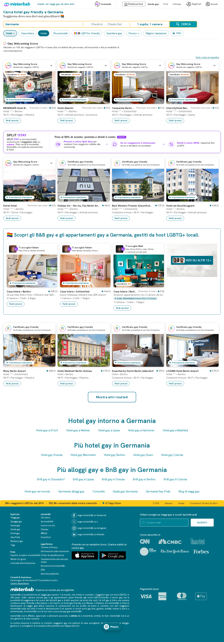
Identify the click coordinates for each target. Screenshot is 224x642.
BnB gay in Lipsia (83, 479)
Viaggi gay (15, 517)
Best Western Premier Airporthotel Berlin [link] (132, 205)
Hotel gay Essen (143, 455)
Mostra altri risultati (112, 397)
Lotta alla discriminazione (22, 563)
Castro (56, 603)
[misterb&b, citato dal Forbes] (201, 552)
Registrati (196, 4)
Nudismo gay (16, 541)
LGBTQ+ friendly (90, 33)
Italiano (169, 503)
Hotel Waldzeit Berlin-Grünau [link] (75, 371)
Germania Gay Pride (158, 491)
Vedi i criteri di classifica (207, 57)
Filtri (178, 33)
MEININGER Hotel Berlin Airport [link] (15, 108)
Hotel (9, 33)
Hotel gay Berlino (114, 455)
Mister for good (18, 559)
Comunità (106, 4)
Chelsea (99, 603)
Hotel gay (177, 4)
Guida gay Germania (125, 491)
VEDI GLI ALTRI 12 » (198, 260)
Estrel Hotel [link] (10, 205)
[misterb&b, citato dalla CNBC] (170, 541)
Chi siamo (45, 517)
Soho (114, 600)
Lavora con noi (48, 525)
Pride (165, 4)
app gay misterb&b (72, 611)
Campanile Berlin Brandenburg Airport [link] (123, 108)
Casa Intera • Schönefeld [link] (74, 291)
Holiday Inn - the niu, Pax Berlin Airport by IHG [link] (79, 205)
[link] (49, 101)
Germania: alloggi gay (71, 491)
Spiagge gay (16, 521)
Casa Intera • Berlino (124, 291)
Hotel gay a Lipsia (109, 430)
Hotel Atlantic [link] (65, 108)
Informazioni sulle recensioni (55, 551)
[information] (16, 249)
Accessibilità (47, 521)
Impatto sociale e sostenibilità (25, 555)
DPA (43, 569)
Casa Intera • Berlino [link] (19, 291)
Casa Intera (27, 33)
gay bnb (91, 608)
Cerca (186, 24)
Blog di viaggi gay (189, 491)
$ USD (156, 503)
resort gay (117, 597)
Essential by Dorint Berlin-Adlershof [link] (133, 371)
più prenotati (60, 33)
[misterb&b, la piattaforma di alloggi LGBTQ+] (16, 4)
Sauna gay (15, 525)
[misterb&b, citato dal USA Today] (148, 551)
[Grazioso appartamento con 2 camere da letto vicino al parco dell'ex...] (158, 284)
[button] (29, 65)
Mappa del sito (72, 625)
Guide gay (153, 4)
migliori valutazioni (156, 33)
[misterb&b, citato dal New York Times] (175, 552)
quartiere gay (114, 33)
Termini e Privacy (49, 547)
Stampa (44, 529)
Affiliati (44, 533)
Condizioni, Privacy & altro (204, 503)
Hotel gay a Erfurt (47, 430)
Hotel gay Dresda (51, 455)
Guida (181, 503)
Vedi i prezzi (12, 120)
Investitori (46, 537)
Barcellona (42, 603)
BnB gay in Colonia (175, 479)
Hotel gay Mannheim (83, 455)
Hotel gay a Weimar (78, 430)
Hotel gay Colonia (172, 455)
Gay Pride (15, 537)
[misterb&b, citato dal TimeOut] (197, 541)
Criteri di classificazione (52, 555)
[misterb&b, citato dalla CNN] (145, 541)
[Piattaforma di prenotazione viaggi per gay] (22, 589)
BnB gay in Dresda (113, 479)
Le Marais (88, 603)
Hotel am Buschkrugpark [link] (180, 205)
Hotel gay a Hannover (141, 430)
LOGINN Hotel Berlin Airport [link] (182, 371)
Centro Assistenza (19, 583)
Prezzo (133, 33)
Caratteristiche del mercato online (54, 560)
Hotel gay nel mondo (37, 491)
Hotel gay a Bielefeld (175, 430)
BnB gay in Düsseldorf (51, 479)
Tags (12, 545)
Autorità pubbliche (50, 573)
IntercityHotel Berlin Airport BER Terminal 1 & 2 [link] (177, 108)
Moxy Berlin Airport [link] (14, 371)
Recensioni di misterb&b (53, 566)
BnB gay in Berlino (144, 479)
